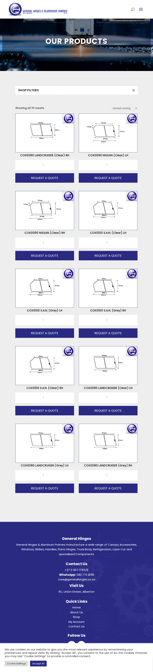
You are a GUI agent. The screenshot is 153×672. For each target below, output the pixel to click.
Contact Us (76, 626)
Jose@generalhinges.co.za (76, 579)
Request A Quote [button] (44, 178)
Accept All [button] (38, 663)
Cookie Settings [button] (16, 663)
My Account (76, 622)
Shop (76, 617)
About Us (76, 612)
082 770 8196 (85, 575)
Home (76, 607)
